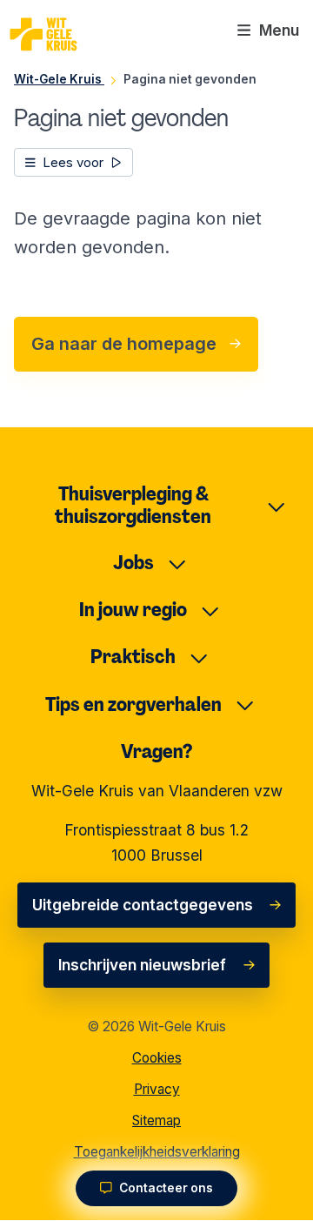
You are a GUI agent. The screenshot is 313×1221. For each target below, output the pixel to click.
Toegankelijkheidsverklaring (157, 1152)
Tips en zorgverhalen (133, 704)
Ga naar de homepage (123, 343)
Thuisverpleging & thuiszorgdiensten (133, 505)
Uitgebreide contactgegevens (142, 905)
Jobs (133, 562)
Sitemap (156, 1120)
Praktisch (133, 656)
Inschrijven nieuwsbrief (142, 965)
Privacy (157, 1089)
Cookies (157, 1058)
